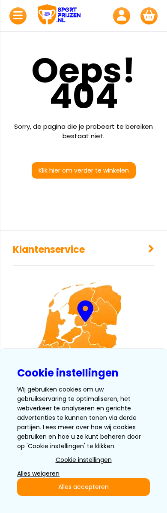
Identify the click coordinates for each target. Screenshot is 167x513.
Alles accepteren (83, 487)
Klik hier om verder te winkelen (84, 170)
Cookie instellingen (84, 459)
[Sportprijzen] (70, 15)
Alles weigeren (38, 473)
